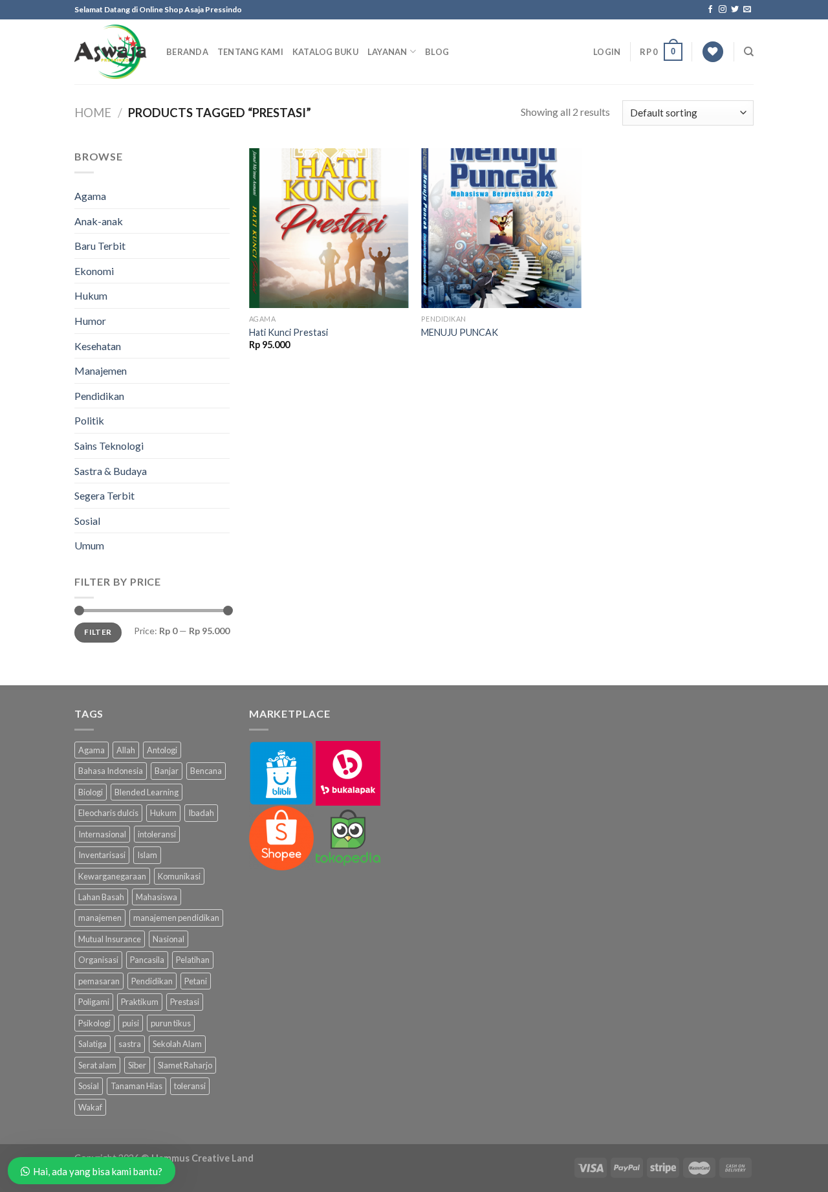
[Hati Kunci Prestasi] (329, 228)
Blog (437, 52)
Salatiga (92, 1044)
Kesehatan (97, 346)
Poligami (93, 1002)
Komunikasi (179, 876)
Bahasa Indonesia (110, 771)
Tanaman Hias (136, 1086)
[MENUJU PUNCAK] (501, 228)
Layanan (387, 52)
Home (92, 112)
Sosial (87, 520)
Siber (137, 1065)
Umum (89, 545)
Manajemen (100, 370)
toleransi (190, 1086)
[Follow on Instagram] (722, 9)
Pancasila (147, 960)
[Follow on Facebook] (710, 9)
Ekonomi (94, 271)
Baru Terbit (99, 245)
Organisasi (98, 960)
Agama (90, 196)
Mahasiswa (156, 897)
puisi (130, 1023)
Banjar (167, 771)
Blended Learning (146, 792)
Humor (90, 321)
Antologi (162, 750)
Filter (97, 632)
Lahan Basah (101, 897)
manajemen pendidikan (176, 917)
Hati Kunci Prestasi (288, 332)
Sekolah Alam (177, 1044)
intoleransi (157, 834)
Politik (89, 420)
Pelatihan (193, 960)
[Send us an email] (747, 9)
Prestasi (184, 1002)
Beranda (187, 52)
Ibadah (201, 813)
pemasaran (99, 981)
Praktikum (139, 1002)
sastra (129, 1044)
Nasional (168, 939)
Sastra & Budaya (110, 471)
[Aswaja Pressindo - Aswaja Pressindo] (110, 52)
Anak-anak (98, 221)
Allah (125, 750)
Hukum (90, 295)
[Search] (749, 51)
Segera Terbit (104, 495)
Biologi (90, 792)
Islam (147, 855)
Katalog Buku (325, 52)
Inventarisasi (101, 855)
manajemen (100, 917)
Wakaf (90, 1107)
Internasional (102, 834)
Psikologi (94, 1023)
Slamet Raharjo (185, 1065)
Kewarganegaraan (112, 876)
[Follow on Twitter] (735, 9)
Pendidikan (99, 396)
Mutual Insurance (109, 939)
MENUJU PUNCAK (459, 332)
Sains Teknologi (109, 445)
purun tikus (171, 1023)
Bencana (206, 771)
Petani (195, 981)
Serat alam (97, 1065)
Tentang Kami (250, 52)
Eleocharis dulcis (108, 813)
